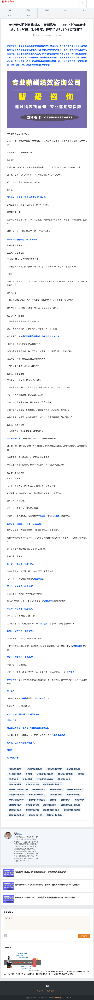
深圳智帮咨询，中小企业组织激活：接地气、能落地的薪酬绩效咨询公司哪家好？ (48, 884)
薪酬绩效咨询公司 (15, 810)
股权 (84, 10)
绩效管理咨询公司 (64, 779)
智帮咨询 (29, 774)
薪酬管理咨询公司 (32, 805)
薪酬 (47, 10)
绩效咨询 (81, 774)
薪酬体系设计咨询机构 (37, 800)
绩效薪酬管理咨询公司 (75, 789)
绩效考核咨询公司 (32, 784)
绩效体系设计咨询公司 (45, 774)
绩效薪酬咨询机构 (56, 789)
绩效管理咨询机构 (15, 784)
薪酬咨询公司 (65, 800)
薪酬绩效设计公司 (35, 815)
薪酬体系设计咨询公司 (16, 800)
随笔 (28, 15)
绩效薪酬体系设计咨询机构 (18, 789)
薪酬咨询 (53, 800)
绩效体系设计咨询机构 (65, 774)
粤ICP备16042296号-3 (63, 997)
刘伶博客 (40, 991)
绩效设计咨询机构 (73, 794)
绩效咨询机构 (27, 779)
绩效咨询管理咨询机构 (45, 779)
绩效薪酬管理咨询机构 (16, 794)
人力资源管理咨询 (15, 769)
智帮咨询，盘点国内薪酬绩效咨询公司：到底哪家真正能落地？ (41, 871)
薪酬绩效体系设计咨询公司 (70, 805)
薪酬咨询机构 (79, 800)
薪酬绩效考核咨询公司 (16, 815)
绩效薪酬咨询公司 (38, 789)
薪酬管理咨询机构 (49, 805)
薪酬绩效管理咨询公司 (51, 810)
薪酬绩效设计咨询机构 (54, 815)
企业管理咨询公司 (73, 769)
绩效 (28, 10)
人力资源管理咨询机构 (54, 769)
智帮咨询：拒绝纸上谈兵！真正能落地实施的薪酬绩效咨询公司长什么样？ (45, 897)
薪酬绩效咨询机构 (32, 810)
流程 (65, 10)
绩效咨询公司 (13, 779)
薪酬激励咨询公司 (15, 805)
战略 (9, 10)
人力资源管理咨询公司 (34, 769)
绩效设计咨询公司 (56, 794)
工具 (9, 15)
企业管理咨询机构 (15, 774)
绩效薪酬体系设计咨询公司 (52, 784)
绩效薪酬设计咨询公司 (37, 794)
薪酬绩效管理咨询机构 (72, 810)
